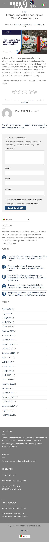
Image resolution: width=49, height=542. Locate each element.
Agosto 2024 (7, 309)
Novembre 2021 (8, 397)
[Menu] (3, 4)
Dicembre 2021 (8, 393)
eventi (33, 461)
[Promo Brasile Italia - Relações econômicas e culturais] (23, 4)
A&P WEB (24, 531)
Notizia (24, 12)
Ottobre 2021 (7, 401)
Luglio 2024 (7, 313)
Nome (8, 168)
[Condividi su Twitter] (22, 92)
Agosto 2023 (7, 357)
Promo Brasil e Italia (33, 25)
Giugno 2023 (7, 366)
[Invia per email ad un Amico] (26, 92)
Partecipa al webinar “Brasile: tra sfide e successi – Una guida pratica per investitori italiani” (26, 268)
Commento (9, 148)
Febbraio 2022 (8, 384)
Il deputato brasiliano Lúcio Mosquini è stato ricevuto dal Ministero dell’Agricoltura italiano (27, 294)
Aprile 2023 (6, 375)
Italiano (44, 3)
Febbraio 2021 (8, 415)
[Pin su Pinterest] (31, 92)
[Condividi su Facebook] (18, 92)
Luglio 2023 (7, 362)
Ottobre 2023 (7, 348)
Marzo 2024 (7, 326)
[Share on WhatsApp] (14, 92)
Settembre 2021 (8, 406)
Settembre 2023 (8, 353)
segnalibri (24, 102)
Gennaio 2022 (7, 388)
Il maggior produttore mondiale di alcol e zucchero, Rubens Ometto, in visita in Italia (26, 286)
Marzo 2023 (7, 379)
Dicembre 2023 (8, 340)
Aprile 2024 (6, 322)
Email (7, 179)
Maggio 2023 (7, 370)
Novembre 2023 (8, 344)
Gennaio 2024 (7, 335)
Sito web (8, 189)
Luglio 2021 (7, 410)
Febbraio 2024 (8, 331)
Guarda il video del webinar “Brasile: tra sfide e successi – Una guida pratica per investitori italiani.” (27, 258)
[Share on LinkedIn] (35, 92)
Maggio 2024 (7, 317)
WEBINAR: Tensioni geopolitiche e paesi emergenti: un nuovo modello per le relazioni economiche (27, 278)
